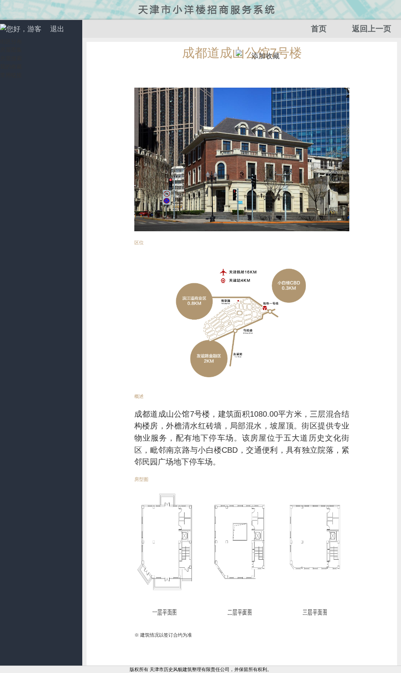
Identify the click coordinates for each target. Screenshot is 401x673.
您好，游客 (24, 29)
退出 (57, 29)
